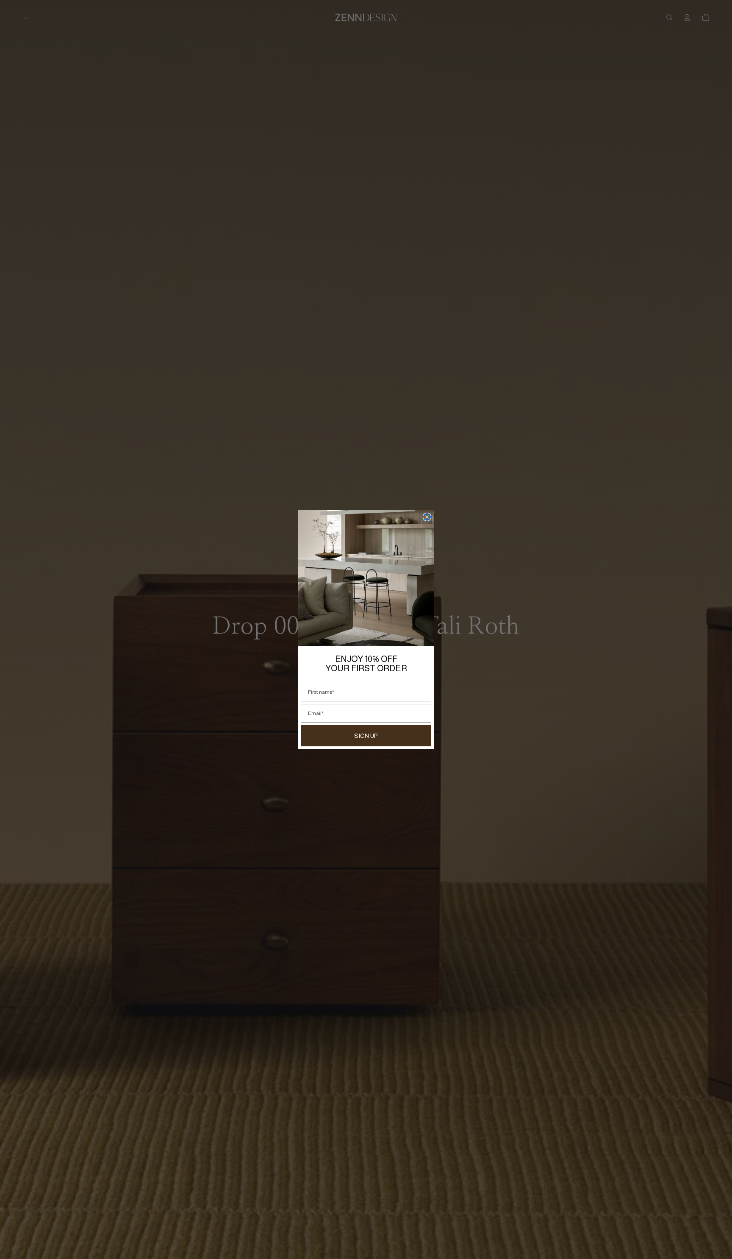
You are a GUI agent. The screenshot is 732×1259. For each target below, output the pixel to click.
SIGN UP (366, 735)
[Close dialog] (427, 517)
